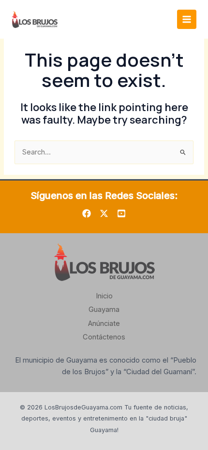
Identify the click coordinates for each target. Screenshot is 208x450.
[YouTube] (121, 213)
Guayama (104, 309)
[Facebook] (86, 213)
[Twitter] (104, 213)
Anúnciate (104, 323)
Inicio (104, 296)
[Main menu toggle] (186, 19)
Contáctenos (104, 337)
